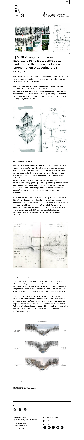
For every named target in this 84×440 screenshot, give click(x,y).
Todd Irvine (44, 91)
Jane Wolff (43, 89)
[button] (67, 2)
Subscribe (47, 421)
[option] (32, 37)
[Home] (19, 11)
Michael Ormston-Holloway (24, 91)
